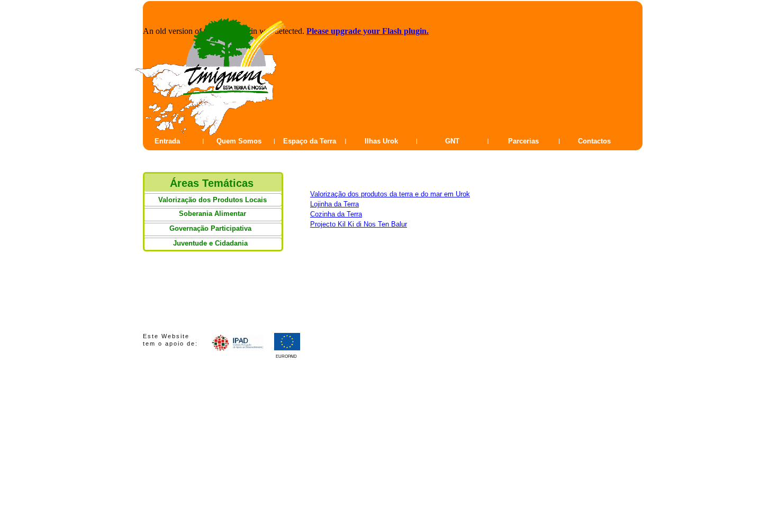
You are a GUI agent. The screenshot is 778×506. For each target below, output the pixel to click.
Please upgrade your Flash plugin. (367, 30)
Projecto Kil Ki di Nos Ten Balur (358, 224)
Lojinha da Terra (334, 204)
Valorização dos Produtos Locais (212, 200)
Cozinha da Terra (336, 214)
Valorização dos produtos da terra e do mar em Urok (390, 194)
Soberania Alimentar (212, 214)
